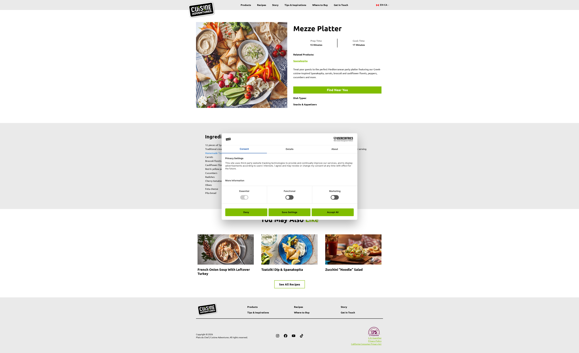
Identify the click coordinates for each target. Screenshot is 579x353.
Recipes (261, 4)
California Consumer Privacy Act (366, 344)
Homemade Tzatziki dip (218, 152)
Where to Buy (320, 4)
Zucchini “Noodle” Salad (344, 269)
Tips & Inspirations (295, 4)
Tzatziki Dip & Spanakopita (282, 269)
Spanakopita (300, 60)
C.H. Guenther (374, 338)
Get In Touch (341, 4)
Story (275, 4)
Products (246, 4)
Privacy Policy (374, 341)
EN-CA (383, 4)
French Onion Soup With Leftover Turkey (224, 271)
